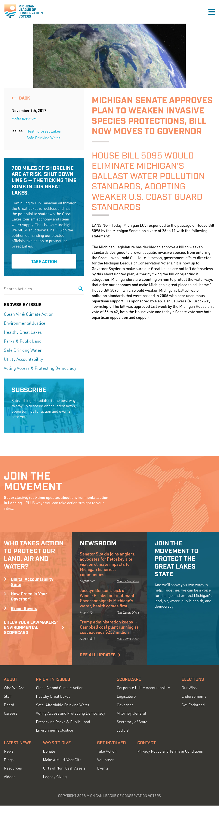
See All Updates (98, 655)
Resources (13, 768)
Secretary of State (132, 722)
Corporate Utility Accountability (143, 687)
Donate (49, 751)
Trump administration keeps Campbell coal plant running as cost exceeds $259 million (109, 627)
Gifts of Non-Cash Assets (64, 768)
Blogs (8, 760)
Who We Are (14, 687)
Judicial (123, 730)
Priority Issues (53, 679)
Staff (8, 696)
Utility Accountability (23, 359)
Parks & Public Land (22, 341)
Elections (193, 679)
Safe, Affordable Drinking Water (62, 705)
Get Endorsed (193, 705)
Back (24, 98)
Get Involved (111, 743)
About (10, 679)
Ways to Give (57, 743)
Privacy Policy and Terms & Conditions (170, 751)
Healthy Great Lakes (44, 131)
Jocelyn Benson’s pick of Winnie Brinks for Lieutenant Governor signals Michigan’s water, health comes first (107, 597)
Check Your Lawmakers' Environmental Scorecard (31, 627)
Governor (125, 705)
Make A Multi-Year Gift (62, 760)
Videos (9, 776)
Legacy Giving (55, 776)
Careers (10, 713)
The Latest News (128, 581)
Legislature (126, 696)
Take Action (44, 261)
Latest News (17, 743)
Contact (146, 743)
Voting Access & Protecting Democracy (40, 368)
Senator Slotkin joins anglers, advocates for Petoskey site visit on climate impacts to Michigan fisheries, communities (108, 564)
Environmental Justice (24, 323)
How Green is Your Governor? (29, 597)
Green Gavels (24, 608)
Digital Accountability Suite (32, 582)
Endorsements (194, 696)
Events (103, 768)
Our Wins (189, 687)
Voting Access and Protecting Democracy (70, 713)
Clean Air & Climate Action (28, 314)
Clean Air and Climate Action (59, 687)
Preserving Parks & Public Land (63, 722)
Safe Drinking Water (43, 137)
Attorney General (131, 713)
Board (9, 705)
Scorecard (129, 679)
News (8, 751)
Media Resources (24, 118)
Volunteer (105, 760)
